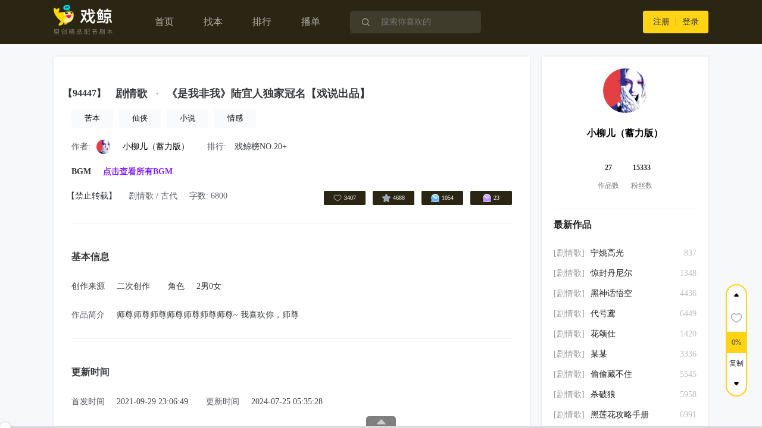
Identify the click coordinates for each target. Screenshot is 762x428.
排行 (261, 22)
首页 (164, 22)
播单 (310, 22)
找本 (213, 22)
